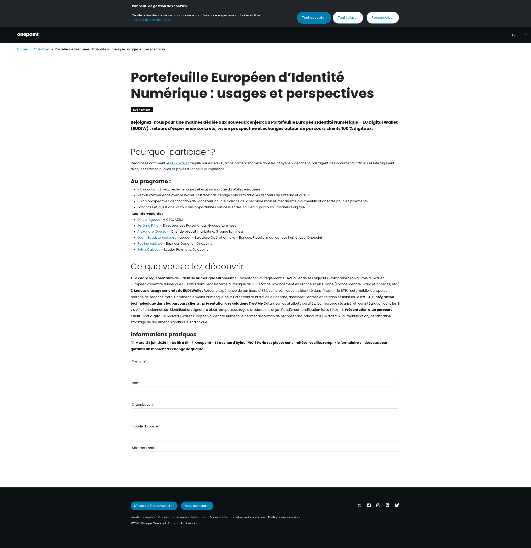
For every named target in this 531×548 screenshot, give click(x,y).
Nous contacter (197, 505)
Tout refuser (348, 17)
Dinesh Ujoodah (149, 219)
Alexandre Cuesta (151, 231)
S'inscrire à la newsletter (154, 505)
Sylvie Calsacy (148, 249)
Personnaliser (383, 17)
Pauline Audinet (150, 243)
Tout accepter (314, 17)
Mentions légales (143, 517)
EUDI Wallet (179, 163)
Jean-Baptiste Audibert (156, 237)
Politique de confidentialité (151, 20)
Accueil (22, 49)
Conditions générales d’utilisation (182, 517)
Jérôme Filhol (148, 225)
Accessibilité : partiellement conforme (237, 517)
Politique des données (284, 517)
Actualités (41, 49)
